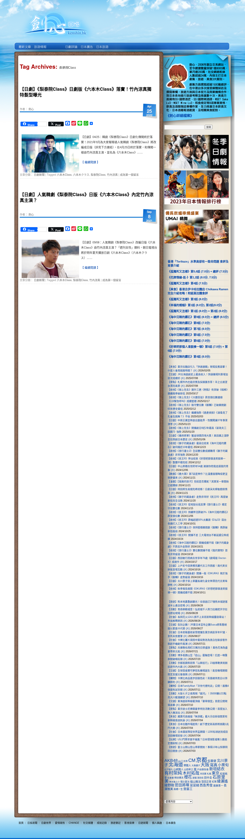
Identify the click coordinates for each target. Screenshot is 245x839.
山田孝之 (188, 769)
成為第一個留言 (129, 174)
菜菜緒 (194, 785)
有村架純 (173, 773)
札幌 (209, 774)
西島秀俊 (206, 785)
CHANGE (74, 822)
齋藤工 (188, 789)
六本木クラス (81, 174)
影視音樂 (129, 822)
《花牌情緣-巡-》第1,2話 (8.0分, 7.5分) (192, 277)
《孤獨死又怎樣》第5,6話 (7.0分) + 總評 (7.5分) (198, 271)
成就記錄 (102, 822)
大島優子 (196, 765)
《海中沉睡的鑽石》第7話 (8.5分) (189, 328)
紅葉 (214, 781)
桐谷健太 (179, 777)
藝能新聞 (40, 44)
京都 (201, 760)
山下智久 (168, 769)
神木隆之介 (174, 782)
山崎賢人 (178, 769)
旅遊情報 (55, 44)
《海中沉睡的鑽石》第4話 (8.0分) (189, 356)
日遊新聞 (143, 822)
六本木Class (64, 174)
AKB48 (171, 760)
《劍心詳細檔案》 (180, 116)
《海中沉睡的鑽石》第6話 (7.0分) (189, 340)
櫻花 (188, 777)
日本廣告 (86, 44)
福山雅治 (195, 781)
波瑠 (194, 778)
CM (191, 760)
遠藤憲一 (218, 785)
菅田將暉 (182, 785)
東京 (215, 773)
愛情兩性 (60, 822)
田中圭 (208, 777)
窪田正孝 (206, 781)
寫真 (213, 765)
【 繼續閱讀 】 (90, 162)
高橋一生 (178, 789)
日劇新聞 (39, 174)
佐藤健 (212, 760)
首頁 (21, 822)
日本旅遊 (102, 44)
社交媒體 (88, 822)
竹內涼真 (112, 174)
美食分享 (117, 44)
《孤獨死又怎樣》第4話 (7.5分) (187, 283)
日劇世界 (71, 44)
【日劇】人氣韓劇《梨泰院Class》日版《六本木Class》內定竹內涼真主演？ (87, 197)
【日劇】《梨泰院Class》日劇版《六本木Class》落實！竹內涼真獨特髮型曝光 (85, 92)
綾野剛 (169, 785)
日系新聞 (32, 822)
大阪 (205, 764)
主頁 (24, 44)
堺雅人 (187, 765)
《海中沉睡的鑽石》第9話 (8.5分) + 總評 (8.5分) (198, 317)
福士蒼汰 (184, 781)
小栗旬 (223, 765)
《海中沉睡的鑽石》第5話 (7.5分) (189, 334)
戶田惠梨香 (203, 769)
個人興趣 (157, 822)
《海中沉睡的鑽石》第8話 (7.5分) (189, 323)
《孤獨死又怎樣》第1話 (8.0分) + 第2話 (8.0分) (197, 311)
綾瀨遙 (222, 781)
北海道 (176, 764)
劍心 (31, 109)
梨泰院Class (98, 174)
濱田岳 (200, 778)
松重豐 (170, 778)
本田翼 (203, 774)
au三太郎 (183, 761)
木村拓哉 (191, 773)
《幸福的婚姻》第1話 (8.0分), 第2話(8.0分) (195, 305)
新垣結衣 (217, 769)
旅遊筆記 (116, 822)
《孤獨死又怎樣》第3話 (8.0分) (187, 299)
